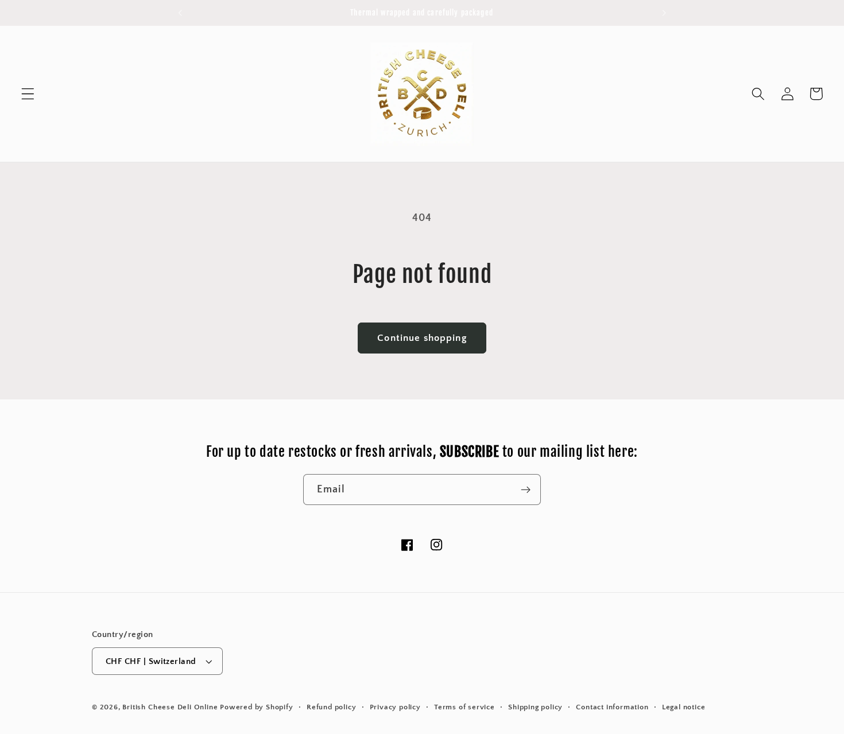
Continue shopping (422, 337)
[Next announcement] (663, 12)
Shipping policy (535, 707)
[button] (27, 93)
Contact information (612, 707)
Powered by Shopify (256, 707)
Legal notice (684, 707)
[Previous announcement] (180, 12)
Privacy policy (395, 707)
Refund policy (331, 707)
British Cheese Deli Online (170, 707)
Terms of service (464, 707)
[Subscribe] (525, 489)
